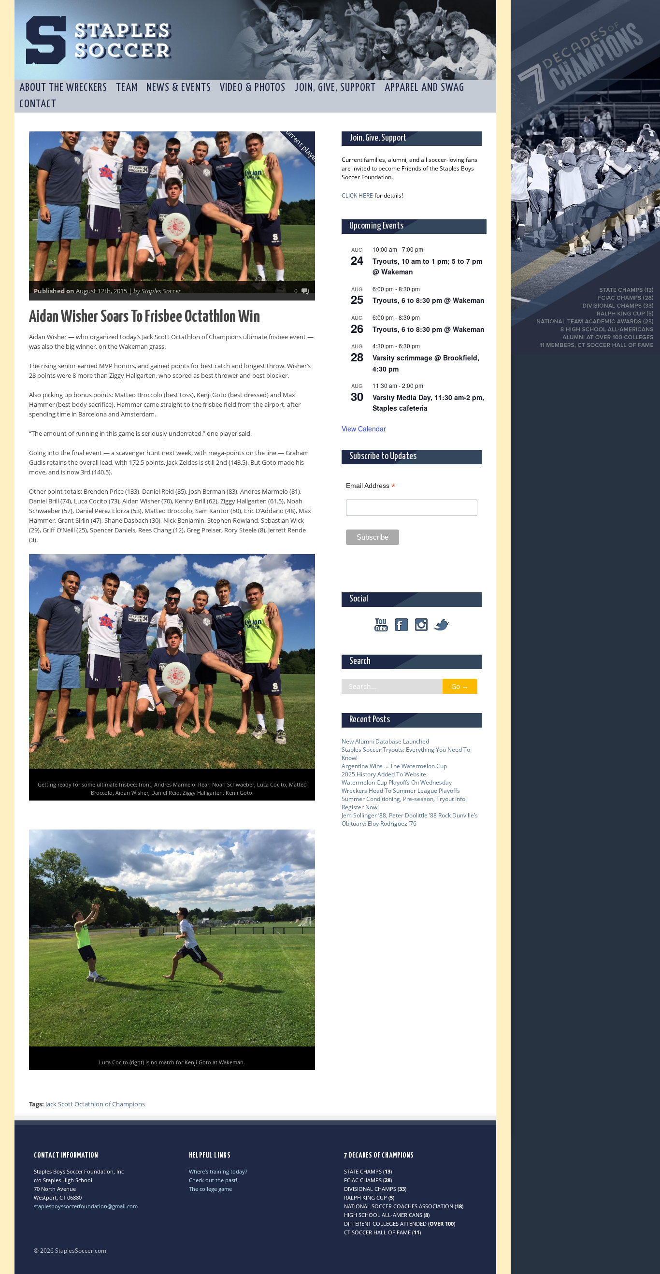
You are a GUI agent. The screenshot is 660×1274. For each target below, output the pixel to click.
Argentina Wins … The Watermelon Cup (394, 766)
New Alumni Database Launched (385, 741)
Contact (38, 104)
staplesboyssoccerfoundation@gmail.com (86, 1206)
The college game (210, 1188)
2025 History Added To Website (384, 774)
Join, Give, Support (335, 87)
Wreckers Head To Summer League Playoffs (401, 791)
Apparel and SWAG (424, 87)
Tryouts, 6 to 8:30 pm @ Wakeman (429, 300)
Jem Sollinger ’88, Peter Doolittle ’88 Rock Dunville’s (410, 815)
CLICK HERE (357, 195)
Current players (302, 145)
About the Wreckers (63, 87)
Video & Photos (253, 87)
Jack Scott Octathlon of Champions (95, 1104)
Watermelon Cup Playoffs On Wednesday (397, 782)
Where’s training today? (218, 1171)
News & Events (178, 87)
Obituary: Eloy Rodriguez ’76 (379, 823)
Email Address (370, 485)
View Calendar (364, 428)
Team (127, 87)
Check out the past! (213, 1180)
